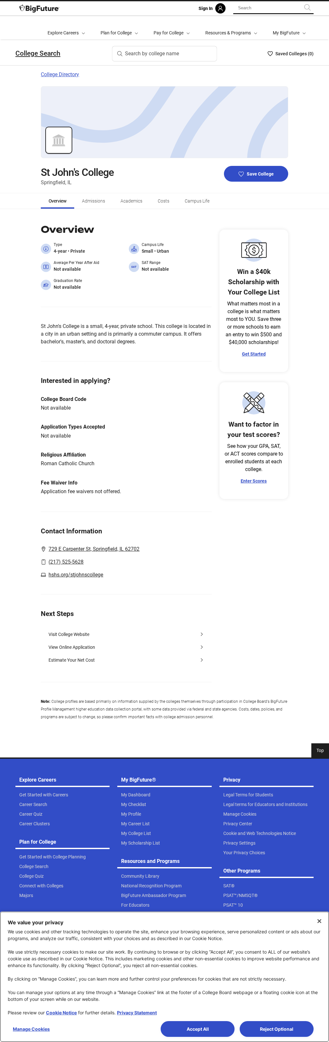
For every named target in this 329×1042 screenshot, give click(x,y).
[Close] (319, 921)
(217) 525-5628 (66, 562)
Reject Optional (276, 1029)
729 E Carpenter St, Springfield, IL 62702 (94, 549)
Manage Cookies (31, 1029)
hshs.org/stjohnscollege (76, 575)
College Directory (60, 74)
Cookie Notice (61, 1012)
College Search (37, 53)
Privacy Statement (137, 1012)
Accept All (198, 1029)
